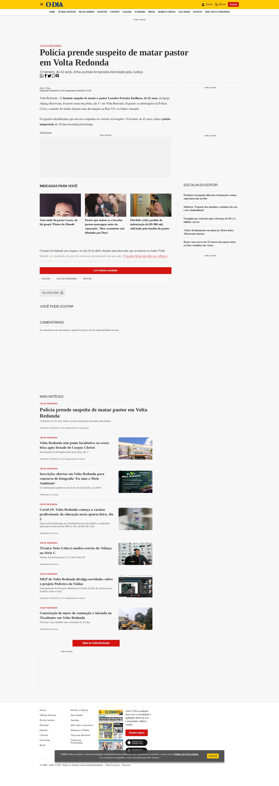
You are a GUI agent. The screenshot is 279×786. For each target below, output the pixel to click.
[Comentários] (57, 77)
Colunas (127, 12)
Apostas (197, 12)
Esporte (114, 12)
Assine (233, 4)
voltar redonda (66, 278)
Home (52, 12)
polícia (45, 278)
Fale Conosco (112, 765)
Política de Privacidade (77, 741)
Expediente (97, 765)
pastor (87, 278)
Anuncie (126, 765)
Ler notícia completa (105, 270)
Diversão (102, 12)
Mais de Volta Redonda (96, 643)
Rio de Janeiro (86, 12)
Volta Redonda (51, 46)
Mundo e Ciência (166, 12)
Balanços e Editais (80, 730)
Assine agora (136, 732)
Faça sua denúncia (80, 735)
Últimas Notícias (67, 12)
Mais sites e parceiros (217, 12)
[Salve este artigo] (53, 77)
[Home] (54, 6)
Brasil (151, 12)
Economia (140, 12)
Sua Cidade (184, 12)
